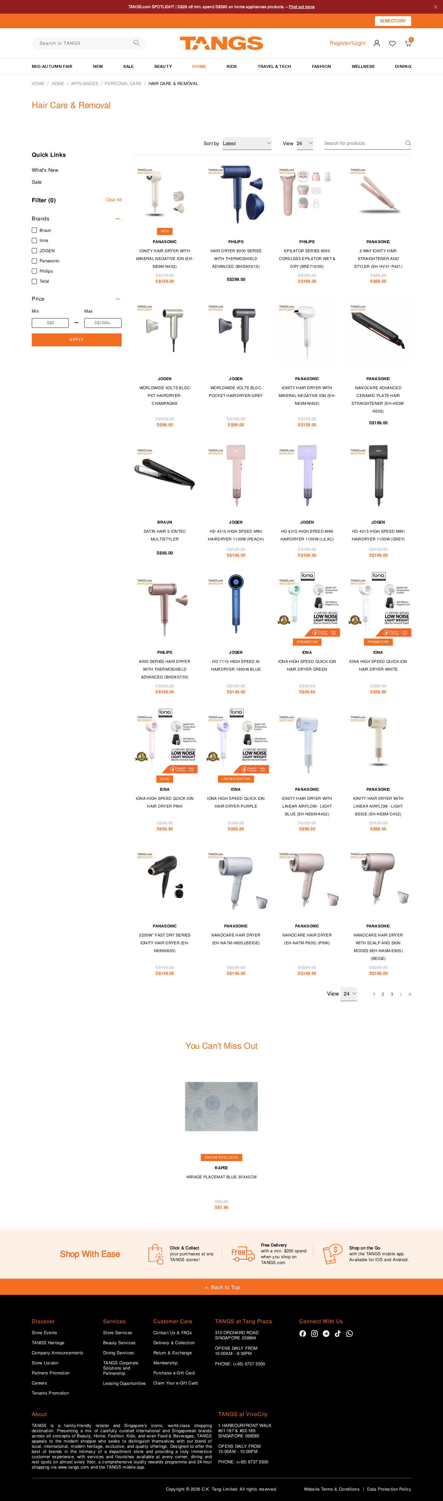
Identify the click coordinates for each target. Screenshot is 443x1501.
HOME (199, 66)
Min (35, 311)
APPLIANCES (84, 83)
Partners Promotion (50, 1373)
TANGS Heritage (48, 1343)
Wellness (363, 66)
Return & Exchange (172, 1353)
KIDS (232, 66)
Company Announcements (57, 1353)
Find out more (302, 6)
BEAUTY (163, 66)
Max (88, 311)
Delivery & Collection (174, 1343)
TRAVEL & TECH (274, 66)
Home (38, 83)
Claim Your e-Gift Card (175, 1383)
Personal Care (123, 83)
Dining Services (118, 1353)
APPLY (76, 339)
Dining (403, 66)
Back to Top (225, 1287)
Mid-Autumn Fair (52, 66)
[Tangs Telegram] (326, 1333)
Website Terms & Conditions (332, 1489)
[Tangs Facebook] (302, 1333)
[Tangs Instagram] (314, 1333)
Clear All (114, 199)
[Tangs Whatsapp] (349, 1333)
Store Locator (45, 1363)
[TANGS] (221, 43)
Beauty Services (119, 1343)
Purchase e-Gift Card (174, 1373)
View (333, 993)
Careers (39, 1383)
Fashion (321, 66)
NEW (98, 66)
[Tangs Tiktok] (337, 1333)
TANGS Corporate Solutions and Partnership (120, 1368)
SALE (128, 66)
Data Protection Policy (389, 1489)
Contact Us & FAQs (172, 1332)
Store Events (44, 1332)
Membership (165, 1363)
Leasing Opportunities (124, 1383)
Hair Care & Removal (173, 83)
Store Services (117, 1332)
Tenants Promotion (50, 1393)
